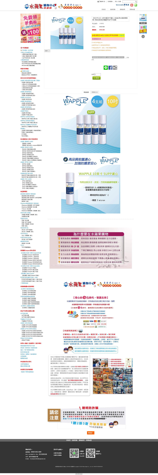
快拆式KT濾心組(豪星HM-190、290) (31, 177)
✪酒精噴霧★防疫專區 (27, 286)
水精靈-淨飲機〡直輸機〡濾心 (29, 214)
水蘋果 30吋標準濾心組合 (28, 109)
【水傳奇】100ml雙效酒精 (29, 294)
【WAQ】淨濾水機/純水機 (29, 149)
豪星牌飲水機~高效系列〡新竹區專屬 (31, 197)
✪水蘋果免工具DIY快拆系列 (29, 139)
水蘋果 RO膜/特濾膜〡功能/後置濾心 (31, 130)
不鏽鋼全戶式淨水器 (25, 319)
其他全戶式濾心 (26, 340)
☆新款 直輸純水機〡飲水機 (29, 56)
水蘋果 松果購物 (58, 455)
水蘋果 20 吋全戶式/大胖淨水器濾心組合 (32, 336)
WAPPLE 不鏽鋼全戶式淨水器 (28, 124)
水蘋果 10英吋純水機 (27, 82)
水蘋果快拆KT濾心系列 (26, 173)
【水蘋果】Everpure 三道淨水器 (30, 258)
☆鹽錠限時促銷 (24, 60)
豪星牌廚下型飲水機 (27, 199)
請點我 (121, 35)
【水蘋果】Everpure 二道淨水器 (30, 256)
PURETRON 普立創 (25, 237)
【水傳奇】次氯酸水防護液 (27, 306)
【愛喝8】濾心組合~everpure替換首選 (32, 145)
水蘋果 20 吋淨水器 (25, 97)
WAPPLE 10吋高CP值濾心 (27, 116)
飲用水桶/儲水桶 (24, 352)
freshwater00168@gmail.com (37, 459)
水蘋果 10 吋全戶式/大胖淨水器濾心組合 (32, 332)
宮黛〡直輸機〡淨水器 (28, 224)
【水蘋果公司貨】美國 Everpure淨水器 (30, 253)
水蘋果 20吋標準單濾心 (28, 103)
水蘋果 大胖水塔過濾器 (26, 323)
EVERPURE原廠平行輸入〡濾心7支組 (32, 281)
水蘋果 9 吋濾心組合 (27, 114)
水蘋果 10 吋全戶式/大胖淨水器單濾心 (32, 330)
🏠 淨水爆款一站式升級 (26, 50)
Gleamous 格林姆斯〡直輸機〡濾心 (31, 210)
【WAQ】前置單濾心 (27, 153)
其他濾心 (22, 128)
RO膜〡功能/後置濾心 (27, 132)
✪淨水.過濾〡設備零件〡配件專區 (30, 343)
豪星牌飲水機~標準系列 (28, 196)
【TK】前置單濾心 (27, 181)
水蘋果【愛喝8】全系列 (26, 141)
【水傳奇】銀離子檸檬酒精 (29, 300)
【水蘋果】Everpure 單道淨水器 (30, 254)
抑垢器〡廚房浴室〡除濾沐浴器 (28, 348)
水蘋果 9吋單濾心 (26, 113)
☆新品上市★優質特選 (26, 52)
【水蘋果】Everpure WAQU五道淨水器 (32, 264)
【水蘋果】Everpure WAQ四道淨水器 (32, 262)
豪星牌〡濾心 (25, 201)
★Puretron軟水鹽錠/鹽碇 (28, 65)
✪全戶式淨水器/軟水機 (27, 311)
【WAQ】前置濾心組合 (28, 154)
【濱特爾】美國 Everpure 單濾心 (30, 275)
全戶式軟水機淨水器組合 (28, 317)
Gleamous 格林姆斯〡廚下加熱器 (30, 205)
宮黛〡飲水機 (25, 220)
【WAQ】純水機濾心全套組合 (30, 156)
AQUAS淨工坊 (24, 228)
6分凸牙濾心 (25, 136)
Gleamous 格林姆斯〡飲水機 (29, 207)
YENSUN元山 (24, 233)
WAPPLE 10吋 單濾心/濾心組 (29, 118)
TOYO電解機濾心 (26, 247)
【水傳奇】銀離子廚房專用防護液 (31, 302)
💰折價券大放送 (24, 71)
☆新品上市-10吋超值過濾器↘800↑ (31, 86)
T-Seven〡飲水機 (26, 209)
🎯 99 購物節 (24, 48)
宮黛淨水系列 (24, 218)
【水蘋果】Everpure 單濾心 (29, 268)
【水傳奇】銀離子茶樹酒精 (29, 298)
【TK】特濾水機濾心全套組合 (29, 186)
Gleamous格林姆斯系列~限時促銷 (29, 203)
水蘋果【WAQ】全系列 (26, 147)
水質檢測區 (23, 356)
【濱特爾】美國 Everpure (27, 273)
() (102, 1)
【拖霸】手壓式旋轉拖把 (27, 372)
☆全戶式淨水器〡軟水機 (28, 58)
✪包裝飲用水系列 (25, 361)
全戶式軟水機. (25, 315)
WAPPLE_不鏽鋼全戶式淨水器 (30, 126)
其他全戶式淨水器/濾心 (26, 338)
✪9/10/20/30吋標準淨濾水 (28, 78)
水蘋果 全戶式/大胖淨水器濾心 (28, 328)
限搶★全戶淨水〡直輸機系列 (29, 75)
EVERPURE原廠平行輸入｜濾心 (29, 277)
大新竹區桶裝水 (24, 364)
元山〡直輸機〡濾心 (27, 235)
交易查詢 (110, 1)
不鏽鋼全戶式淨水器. (27, 321)
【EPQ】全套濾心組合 (28, 169)
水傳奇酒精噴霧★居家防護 (27, 296)
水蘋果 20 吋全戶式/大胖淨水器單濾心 (32, 334)
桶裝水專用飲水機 (25, 366)
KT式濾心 (24, 134)
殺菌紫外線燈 (24, 358)
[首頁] (51, 6)
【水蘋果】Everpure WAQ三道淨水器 (32, 260)
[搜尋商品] (136, 1)
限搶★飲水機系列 (26, 73)
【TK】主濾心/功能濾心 (28, 188)
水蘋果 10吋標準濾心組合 (28, 95)
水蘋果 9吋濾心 (24, 111)
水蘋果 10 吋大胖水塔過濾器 (29, 325)
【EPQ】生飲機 (26, 164)
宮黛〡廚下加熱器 (26, 222)
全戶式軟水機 (24, 313)
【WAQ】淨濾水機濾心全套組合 (30, 158)
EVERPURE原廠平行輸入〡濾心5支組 (32, 279)
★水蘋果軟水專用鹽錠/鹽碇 (29, 62)
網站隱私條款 (79, 474)
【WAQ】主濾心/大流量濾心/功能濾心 (32, 160)
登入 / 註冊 (118, 1)
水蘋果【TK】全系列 (26, 179)
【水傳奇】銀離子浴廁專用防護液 (31, 304)
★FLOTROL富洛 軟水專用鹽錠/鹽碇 (31, 63)
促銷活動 (112, 9)
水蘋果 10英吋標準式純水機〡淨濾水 (30, 80)
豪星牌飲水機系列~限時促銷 (27, 194)
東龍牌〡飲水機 (26, 243)
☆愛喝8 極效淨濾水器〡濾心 (29, 54)
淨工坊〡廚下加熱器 (27, 229)
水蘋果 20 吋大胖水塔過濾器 (29, 326)
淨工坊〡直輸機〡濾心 (28, 231)
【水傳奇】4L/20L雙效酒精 (29, 290)
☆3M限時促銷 (24, 283)
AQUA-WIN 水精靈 (25, 212)
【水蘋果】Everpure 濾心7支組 (30, 271)
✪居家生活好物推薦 (26, 369)
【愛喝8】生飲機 (26, 143)
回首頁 (104, 9)
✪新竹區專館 (24, 68)
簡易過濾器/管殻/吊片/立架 (27, 345)
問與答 (95, 92)
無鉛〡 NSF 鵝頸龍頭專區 (27, 350)
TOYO (22, 245)
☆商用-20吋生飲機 (27, 89)
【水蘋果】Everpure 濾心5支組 (30, 269)
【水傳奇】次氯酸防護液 (28, 307)
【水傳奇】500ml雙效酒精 (29, 292)
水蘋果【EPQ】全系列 (26, 162)
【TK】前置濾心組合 (27, 183)
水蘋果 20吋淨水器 (27, 99)
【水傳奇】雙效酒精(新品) (27, 289)
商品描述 (86, 92)
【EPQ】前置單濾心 (27, 166)
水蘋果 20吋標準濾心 (26, 101)
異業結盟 (132, 9)
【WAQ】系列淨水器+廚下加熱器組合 (32, 151)
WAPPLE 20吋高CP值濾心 (27, 120)
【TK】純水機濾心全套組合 (29, 184)
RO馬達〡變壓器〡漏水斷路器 (28, 354)
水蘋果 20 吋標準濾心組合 (29, 105)
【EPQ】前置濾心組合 (28, 167)
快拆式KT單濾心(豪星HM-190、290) (31, 175)
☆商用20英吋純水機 (27, 88)
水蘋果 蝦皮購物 (58, 453)
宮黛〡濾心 (25, 226)
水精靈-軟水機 (25, 216)
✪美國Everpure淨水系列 (28, 250)
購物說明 (122, 9)
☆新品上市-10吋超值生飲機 (29, 84)
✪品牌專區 (23, 191)
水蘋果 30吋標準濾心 (26, 107)
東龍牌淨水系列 (24, 241)
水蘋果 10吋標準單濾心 (28, 93)
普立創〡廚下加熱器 (27, 239)
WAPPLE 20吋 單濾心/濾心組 (29, 122)
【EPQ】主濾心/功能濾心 (28, 171)
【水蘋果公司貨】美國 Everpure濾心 (30, 266)
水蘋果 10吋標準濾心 (26, 91)
